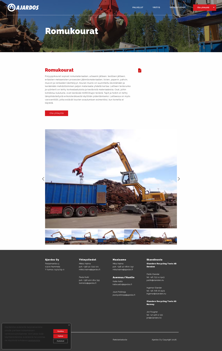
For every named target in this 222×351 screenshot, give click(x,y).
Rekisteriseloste (120, 340)
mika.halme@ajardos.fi (123, 269)
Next (179, 179)
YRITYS (156, 7)
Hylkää (60, 336)
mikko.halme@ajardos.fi (89, 269)
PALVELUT (138, 7)
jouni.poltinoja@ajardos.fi (124, 295)
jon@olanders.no (154, 318)
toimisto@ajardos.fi (87, 283)
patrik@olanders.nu (155, 280)
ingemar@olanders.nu (156, 294)
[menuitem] (139, 7)
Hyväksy (60, 331)
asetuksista (34, 340)
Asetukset (60, 341)
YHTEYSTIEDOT (177, 7)
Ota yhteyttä (203, 7)
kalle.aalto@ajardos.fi (122, 284)
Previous (43, 179)
